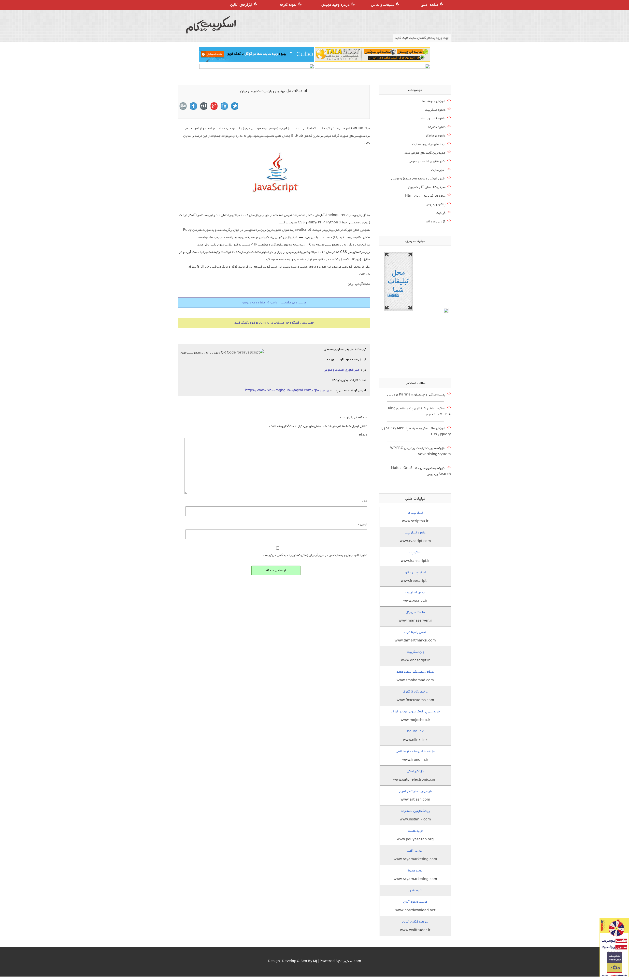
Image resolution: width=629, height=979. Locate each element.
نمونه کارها (288, 5)
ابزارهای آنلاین (241, 5)
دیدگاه (363, 434)
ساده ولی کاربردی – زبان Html (425, 195)
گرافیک (440, 213)
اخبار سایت (438, 170)
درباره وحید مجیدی (335, 5)
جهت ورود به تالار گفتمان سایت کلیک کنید (422, 38)
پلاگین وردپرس (435, 204)
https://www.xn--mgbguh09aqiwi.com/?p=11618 (287, 390)
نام (364, 500)
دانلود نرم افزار (435, 135)
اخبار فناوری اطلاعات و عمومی (342, 369)
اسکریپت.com (351, 961)
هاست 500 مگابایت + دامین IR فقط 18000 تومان (274, 302)
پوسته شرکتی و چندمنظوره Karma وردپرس (416, 394)
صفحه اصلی (429, 5)
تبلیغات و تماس (382, 5)
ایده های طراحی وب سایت (428, 144)
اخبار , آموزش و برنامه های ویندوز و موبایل (418, 178)
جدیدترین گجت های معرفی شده (424, 152)
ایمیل (362, 524)
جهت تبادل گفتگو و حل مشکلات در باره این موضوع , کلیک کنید (274, 322)
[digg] (183, 106)
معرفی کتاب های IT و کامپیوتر (426, 187)
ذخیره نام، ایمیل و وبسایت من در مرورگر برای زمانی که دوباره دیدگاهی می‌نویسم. (315, 555)
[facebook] (193, 106)
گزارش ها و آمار (435, 221)
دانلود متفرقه (436, 127)
